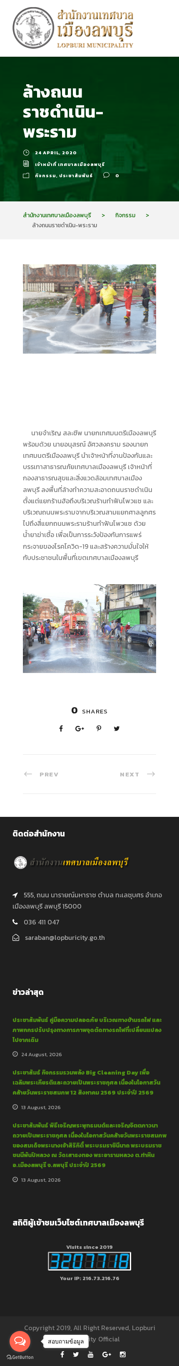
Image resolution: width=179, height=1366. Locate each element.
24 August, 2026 (41, 1054)
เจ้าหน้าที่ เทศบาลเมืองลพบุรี (70, 164)
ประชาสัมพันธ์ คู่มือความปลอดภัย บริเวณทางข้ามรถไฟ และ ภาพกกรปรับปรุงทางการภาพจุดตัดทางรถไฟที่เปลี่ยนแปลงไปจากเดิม (87, 1030)
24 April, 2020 (56, 152)
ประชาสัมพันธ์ (76, 175)
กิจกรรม (45, 175)
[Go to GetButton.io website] (20, 1357)
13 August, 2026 (41, 1107)
